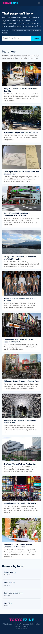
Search (36, 38)
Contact (18, 626)
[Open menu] (39, 2)
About (38, 624)
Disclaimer (26, 626)
